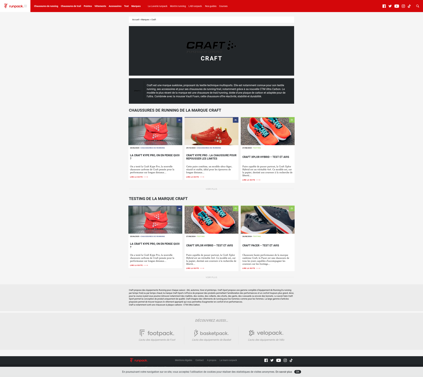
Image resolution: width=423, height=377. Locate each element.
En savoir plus (284, 371)
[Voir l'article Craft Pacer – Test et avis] (268, 220)
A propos (211, 360)
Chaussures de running (46, 6)
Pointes (88, 6)
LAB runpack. (195, 6)
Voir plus (211, 189)
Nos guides (210, 6)
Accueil (135, 19)
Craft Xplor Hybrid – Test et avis (265, 157)
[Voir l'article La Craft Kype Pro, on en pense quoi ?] (155, 131)
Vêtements (100, 6)
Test (126, 6)
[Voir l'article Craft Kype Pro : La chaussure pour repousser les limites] (211, 131)
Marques (136, 6)
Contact (199, 360)
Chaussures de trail (71, 6)
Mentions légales (183, 360)
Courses (223, 6)
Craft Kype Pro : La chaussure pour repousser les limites (211, 157)
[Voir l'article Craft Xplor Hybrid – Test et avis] (268, 131)
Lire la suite (136, 177)
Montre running (178, 6)
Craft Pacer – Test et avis (260, 245)
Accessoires (115, 6)
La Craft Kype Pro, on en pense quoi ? (155, 157)
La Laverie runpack (157, 6)
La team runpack (228, 360)
